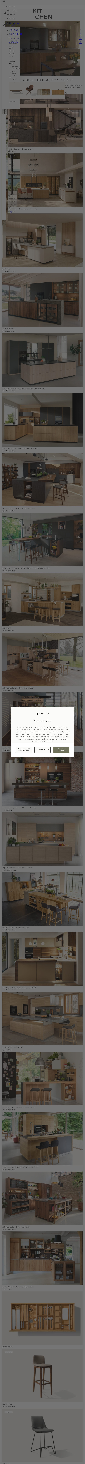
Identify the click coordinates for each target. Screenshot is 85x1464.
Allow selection (42, 749)
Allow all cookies (61, 749)
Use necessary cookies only (24, 749)
